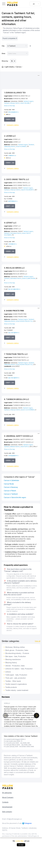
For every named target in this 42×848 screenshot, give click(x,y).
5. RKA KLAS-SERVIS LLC (14, 268)
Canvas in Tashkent (11, 494)
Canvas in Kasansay (11, 487)
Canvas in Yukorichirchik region (15, 497)
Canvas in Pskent (10, 491)
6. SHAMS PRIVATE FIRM (14, 311)
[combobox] (35, 4)
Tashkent (7, 103)
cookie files (19, 841)
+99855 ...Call (9, 119)
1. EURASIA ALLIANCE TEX (15, 93)
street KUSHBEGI (21, 146)
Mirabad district (15, 446)
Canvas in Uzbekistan (11, 480)
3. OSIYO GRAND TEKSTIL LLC (16, 179)
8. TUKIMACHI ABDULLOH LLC (16, 399)
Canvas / (19, 67)
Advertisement (7, 807)
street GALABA (25, 103)
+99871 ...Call (9, 206)
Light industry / (10, 67)
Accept (21, 845)
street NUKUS (24, 446)
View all (37, 641)
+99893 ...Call (9, 163)
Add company (7, 812)
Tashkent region (28, 101)
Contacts (5, 802)
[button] (21, 124)
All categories (7, 793)
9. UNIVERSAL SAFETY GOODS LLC (18, 436)
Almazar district (15, 103)
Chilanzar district (15, 190)
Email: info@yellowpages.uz (12, 819)
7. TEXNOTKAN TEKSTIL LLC (16, 354)
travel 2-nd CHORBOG (28, 410)
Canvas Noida (9, 484)
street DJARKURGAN (28, 278)
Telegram (28, 823)
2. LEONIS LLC (10, 136)
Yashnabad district (15, 233)
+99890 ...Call (9, 251)
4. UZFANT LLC (10, 223)
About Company (7, 797)
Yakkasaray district (9, 146)
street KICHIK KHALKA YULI (24, 321)
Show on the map (9, 105)
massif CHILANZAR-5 (27, 190)
